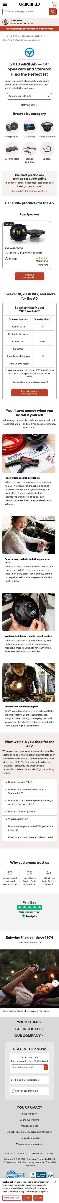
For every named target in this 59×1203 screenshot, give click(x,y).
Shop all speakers (29, 392)
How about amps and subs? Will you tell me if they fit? (30, 828)
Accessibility (37, 1154)
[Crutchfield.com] (30, 4)
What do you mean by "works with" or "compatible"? (27, 791)
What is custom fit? (18, 819)
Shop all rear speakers (29, 276)
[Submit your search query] (53, 11)
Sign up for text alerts (26, 1080)
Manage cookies (29, 1126)
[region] (29, 983)
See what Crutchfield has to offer (28, 191)
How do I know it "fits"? (20, 782)
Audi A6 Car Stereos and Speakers (26, 36)
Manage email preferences (29, 1144)
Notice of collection (30, 1138)
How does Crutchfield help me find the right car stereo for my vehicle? (30, 802)
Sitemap (50, 1154)
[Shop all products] (4, 4)
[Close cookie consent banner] (55, 1181)
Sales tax (9, 1154)
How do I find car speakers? (22, 812)
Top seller (9, 224)
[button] (55, 983)
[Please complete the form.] (46, 1067)
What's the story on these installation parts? (30, 837)
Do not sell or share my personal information (29, 1132)
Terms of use (22, 1154)
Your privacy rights (29, 1120)
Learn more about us (28, 943)
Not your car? (28, 105)
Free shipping (29, 29)
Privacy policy (29, 1114)
